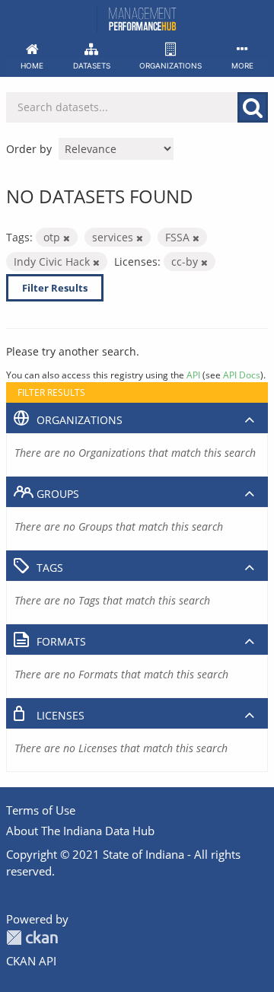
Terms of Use (40, 810)
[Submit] (252, 107)
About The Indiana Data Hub (80, 830)
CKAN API (31, 960)
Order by (29, 149)
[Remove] (66, 238)
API (193, 374)
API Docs (241, 374)
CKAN (32, 938)
